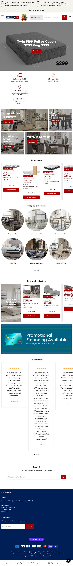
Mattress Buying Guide (53, 552)
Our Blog (62, 554)
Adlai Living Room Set (51, 305)
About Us (19, 552)
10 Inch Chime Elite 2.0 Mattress (10, 178)
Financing (33, 552)
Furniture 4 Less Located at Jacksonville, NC (20, 554)
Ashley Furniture (7, 181)
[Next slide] (68, 46)
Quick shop (11, 185)
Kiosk (39, 552)
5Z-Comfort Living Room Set (31, 304)
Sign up (30, 526)
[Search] (64, 17)
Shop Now (5, 53)
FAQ (44, 552)
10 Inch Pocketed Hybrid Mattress (52, 182)
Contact (26, 552)
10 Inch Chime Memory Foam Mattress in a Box (30, 186)
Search (13, 552)
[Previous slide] (5, 46)
